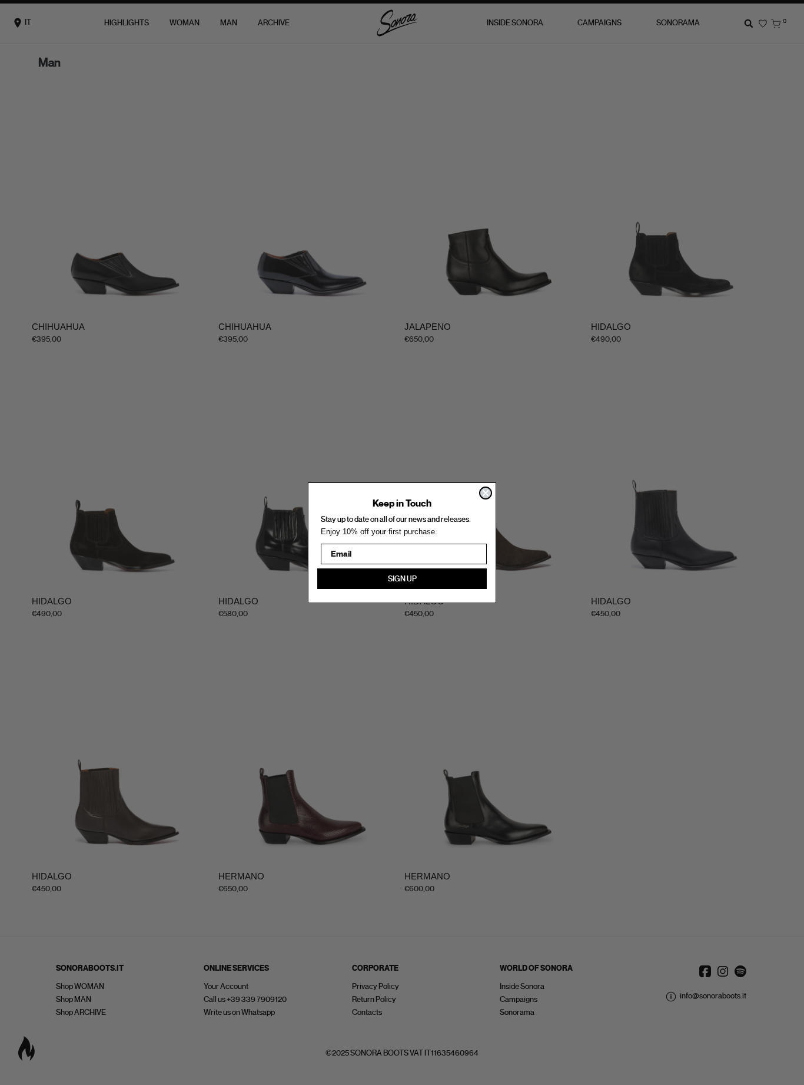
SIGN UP (402, 579)
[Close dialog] (485, 493)
